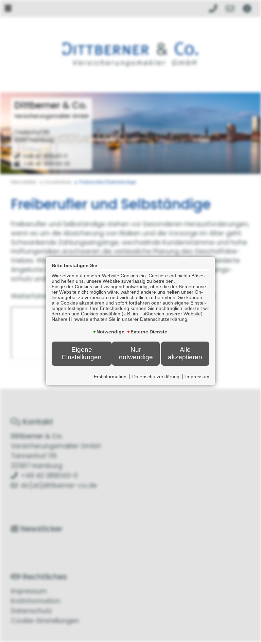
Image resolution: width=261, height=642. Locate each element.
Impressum (197, 376)
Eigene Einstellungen (82, 353)
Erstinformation (110, 376)
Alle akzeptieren (185, 353)
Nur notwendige (136, 353)
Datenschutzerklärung (155, 376)
